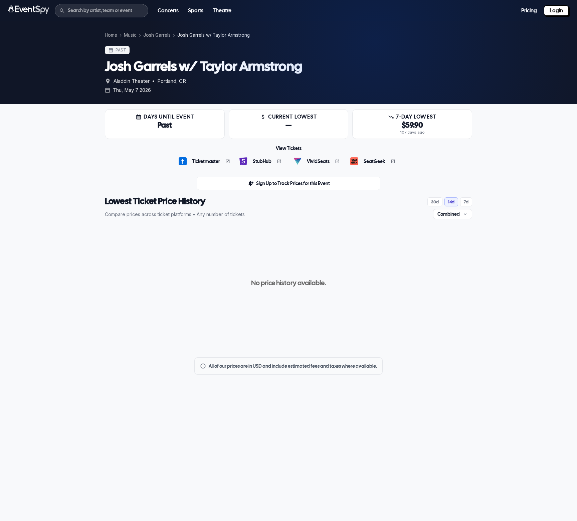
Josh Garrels (157, 35)
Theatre (222, 10)
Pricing (529, 10)
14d (451, 202)
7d (466, 202)
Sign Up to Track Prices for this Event (293, 183)
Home (111, 35)
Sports (195, 10)
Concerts (168, 10)
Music (130, 35)
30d (435, 202)
